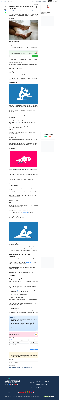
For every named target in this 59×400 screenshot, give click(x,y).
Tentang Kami (47, 381)
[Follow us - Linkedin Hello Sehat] (12, 384)
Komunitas (31, 387)
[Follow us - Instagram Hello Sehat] (10, 384)
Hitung (34, 349)
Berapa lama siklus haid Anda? (13, 344)
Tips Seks (16, 4)
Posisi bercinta (14, 10)
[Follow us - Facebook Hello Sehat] (9, 384)
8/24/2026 (32, 342)
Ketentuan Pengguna (38, 381)
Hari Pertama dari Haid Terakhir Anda (14, 342)
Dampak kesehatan (21, 10)
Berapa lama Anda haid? (12, 346)
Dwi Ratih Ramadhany (47, 12)
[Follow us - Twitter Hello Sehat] (14, 384)
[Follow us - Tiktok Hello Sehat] (17, 384)
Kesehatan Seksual (11, 4)
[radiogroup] (23, 340)
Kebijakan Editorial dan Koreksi (39, 384)
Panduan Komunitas (38, 387)
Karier (46, 384)
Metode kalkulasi (11, 337)
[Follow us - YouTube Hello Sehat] (15, 384)
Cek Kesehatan (32, 382)
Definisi (10, 10)
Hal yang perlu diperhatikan (30, 10)
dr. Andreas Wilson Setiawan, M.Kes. (47, 9)
